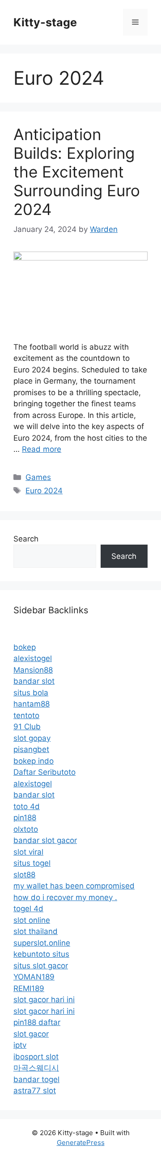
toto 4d (26, 806)
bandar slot (34, 681)
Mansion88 (33, 669)
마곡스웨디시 (36, 1067)
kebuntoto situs (41, 954)
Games (38, 477)
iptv (19, 1045)
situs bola (30, 692)
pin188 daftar (36, 1022)
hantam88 (31, 703)
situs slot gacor (40, 965)
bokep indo (33, 760)
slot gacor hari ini (44, 999)
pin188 (24, 817)
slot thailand (35, 931)
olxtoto (25, 829)
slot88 (24, 874)
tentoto (26, 715)
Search (25, 538)
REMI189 (28, 988)
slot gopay (32, 738)
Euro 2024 (44, 490)
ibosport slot (36, 1056)
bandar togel (36, 1079)
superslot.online (41, 942)
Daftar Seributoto (44, 772)
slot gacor (31, 1033)
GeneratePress (81, 1142)
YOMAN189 (34, 976)
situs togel (32, 863)
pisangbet (31, 749)
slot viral (28, 851)
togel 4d (28, 908)
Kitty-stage (45, 22)
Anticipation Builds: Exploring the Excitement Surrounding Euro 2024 (76, 172)
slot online (31, 920)
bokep (24, 647)
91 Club (27, 726)
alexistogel (32, 658)
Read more (41, 449)
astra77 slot (34, 1090)
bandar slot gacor (45, 840)
